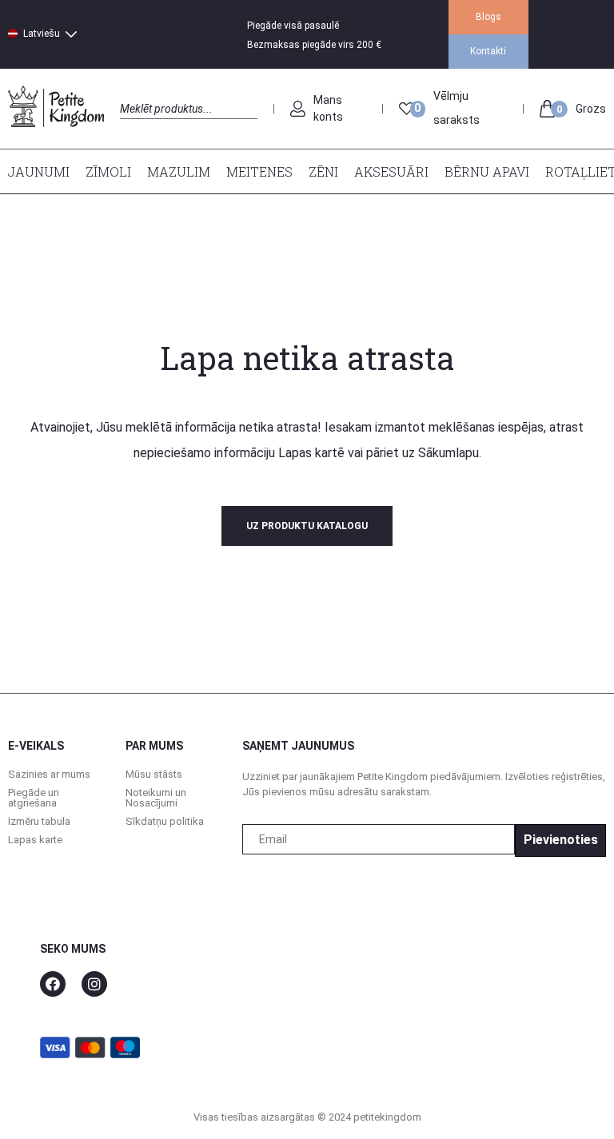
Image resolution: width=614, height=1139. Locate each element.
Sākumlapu (448, 452)
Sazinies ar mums (49, 774)
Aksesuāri (391, 171)
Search (134, 126)
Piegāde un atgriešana (33, 798)
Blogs (488, 16)
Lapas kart (306, 452)
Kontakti (488, 51)
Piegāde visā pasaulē (293, 25)
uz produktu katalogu (307, 526)
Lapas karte (35, 840)
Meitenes (259, 171)
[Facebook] (53, 984)
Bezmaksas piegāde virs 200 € (314, 44)
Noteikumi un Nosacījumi (156, 798)
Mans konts (328, 108)
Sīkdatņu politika (165, 821)
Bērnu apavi (487, 171)
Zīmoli (108, 171)
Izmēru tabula (39, 821)
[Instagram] (94, 984)
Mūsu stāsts (154, 774)
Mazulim (178, 171)
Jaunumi (39, 171)
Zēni (323, 171)
